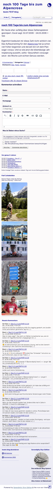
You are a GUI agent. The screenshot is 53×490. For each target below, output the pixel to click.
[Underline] (18, 115)
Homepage (7, 101)
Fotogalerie (16, 17)
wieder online (11, 160)
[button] (7, 70)
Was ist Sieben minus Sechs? (14, 131)
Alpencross (33, 44)
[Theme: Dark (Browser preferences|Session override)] (49, 5)
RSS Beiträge (8, 453)
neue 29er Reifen (12, 164)
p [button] (4, 127)
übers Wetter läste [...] (14, 166)
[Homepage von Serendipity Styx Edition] (41, 460)
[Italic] (14, 115)
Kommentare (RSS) (10, 457)
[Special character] (41, 115)
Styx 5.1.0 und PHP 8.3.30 (20, 324)
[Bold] (10, 115)
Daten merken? (10, 142)
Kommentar (8, 112)
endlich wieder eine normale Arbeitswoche (38, 77)
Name (5, 90)
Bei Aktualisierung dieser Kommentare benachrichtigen (26, 144)
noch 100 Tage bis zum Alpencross (22, 6)
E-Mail (5, 96)
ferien (17, 65)
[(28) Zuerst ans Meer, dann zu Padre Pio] (14, 278)
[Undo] (5, 115)
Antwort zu (7, 106)
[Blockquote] (27, 115)
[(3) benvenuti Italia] (14, 305)
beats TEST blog (10, 12)
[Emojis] (37, 115)
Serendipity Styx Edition (23, 487)
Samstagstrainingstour (14, 161)
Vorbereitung (11, 163)
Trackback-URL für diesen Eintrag (14, 81)
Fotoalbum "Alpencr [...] (14, 167)
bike (12, 65)
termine (23, 65)
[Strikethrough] (22, 115)
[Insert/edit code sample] (33, 115)
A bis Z (6, 17)
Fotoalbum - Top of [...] (14, 158)
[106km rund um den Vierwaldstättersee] (14, 231)
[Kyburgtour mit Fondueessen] (14, 251)
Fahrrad (26, 62)
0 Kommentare (7, 62)
